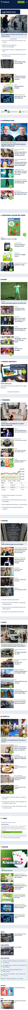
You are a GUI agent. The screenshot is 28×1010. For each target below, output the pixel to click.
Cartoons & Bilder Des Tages (13, 215)
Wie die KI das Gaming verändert (10, 599)
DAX (2, 485)
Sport (4, 279)
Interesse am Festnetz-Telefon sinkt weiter (13, 611)
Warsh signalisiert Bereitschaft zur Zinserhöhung (14, 504)
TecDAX (3, 489)
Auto (4, 622)
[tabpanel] (14, 26)
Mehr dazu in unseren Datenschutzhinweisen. (12, 837)
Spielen (5, 847)
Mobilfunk (21, 2)
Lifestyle (5, 716)
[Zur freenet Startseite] (5, 1)
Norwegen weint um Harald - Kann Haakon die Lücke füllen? (14, 966)
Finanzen (6, 400)
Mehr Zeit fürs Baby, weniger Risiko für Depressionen (13, 970)
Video (5, 818)
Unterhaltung (8, 121)
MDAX (3, 487)
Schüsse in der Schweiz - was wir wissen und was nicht (14, 974)
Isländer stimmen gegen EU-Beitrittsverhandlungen (9, 45)
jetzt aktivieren (6, 832)
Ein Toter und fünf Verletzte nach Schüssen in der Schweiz (14, 961)
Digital (5, 521)
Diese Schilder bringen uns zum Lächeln (13, 978)
